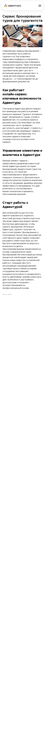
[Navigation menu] (39, 6)
